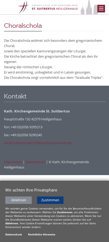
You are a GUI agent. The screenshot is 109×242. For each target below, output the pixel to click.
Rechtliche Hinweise (41, 234)
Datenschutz (35, 161)
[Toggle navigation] (101, 8)
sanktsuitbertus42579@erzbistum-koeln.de (38, 142)
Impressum (13, 161)
